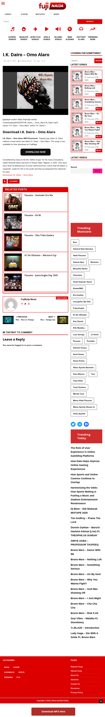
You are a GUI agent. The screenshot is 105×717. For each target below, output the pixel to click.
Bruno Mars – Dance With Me (91, 73)
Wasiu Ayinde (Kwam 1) (84, 407)
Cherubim (77, 275)
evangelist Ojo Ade (82, 301)
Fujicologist (78, 308)
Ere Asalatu (78, 295)
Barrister (95, 262)
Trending (8, 677)
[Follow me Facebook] (22, 304)
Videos (21, 672)
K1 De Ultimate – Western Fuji (40, 255)
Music (6, 667)
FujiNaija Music (26, 61)
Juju (38, 61)
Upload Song (76, 671)
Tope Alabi (78, 381)
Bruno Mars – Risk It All (84, 613)
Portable (91, 341)
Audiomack (9, 672)
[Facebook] (86, 424)
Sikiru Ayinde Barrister (83, 367)
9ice (75, 242)
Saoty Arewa (78, 361)
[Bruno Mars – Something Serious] (77, 108)
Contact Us (75, 684)
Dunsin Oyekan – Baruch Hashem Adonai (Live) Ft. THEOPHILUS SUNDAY (85, 531)
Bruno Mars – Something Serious (93, 101)
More (56, 14)
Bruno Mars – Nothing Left (90, 87)
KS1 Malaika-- (79, 328)
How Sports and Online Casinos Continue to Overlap (84, 478)
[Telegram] (79, 424)
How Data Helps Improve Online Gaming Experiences (85, 465)
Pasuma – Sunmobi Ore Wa (39, 195)
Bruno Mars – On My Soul (86, 574)
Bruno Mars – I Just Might (86, 598)
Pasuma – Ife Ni (33, 215)
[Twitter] (73, 424)
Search (74, 167)
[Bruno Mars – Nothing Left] (77, 94)
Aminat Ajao (78, 262)
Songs (8, 14)
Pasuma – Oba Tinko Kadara (39, 235)
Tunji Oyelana (79, 387)
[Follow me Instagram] (29, 304)
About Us (74, 675)
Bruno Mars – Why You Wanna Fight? (92, 128)
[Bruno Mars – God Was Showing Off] (77, 149)
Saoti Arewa (78, 354)
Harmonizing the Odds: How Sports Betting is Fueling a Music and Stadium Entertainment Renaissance (84, 495)
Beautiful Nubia (80, 269)
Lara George (78, 334)
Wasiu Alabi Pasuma (82, 400)
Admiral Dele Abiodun (83, 249)
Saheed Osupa (80, 348)
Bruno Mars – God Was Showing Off (92, 142)
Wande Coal (78, 394)
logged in (19, 345)
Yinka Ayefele (79, 414)
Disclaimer (75, 688)
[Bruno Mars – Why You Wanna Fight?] (77, 136)
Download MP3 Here (53, 711)
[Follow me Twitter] (25, 304)
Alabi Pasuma (79, 255)
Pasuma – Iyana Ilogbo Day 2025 (41, 275)
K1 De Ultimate (80, 315)
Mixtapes (40, 14)
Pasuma (76, 341)
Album (24, 14)
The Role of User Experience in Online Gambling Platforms (83, 452)
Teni (93, 374)
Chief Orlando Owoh (82, 282)
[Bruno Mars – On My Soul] (77, 121)
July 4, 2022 (11, 61)
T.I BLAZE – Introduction (85, 627)
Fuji (18, 677)
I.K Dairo (14, 181)
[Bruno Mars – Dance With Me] (77, 80)
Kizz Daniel (78, 321)
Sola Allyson (79, 374)
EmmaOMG (78, 288)
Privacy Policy (77, 693)
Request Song (77, 667)
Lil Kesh (95, 334)
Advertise (75, 680)
